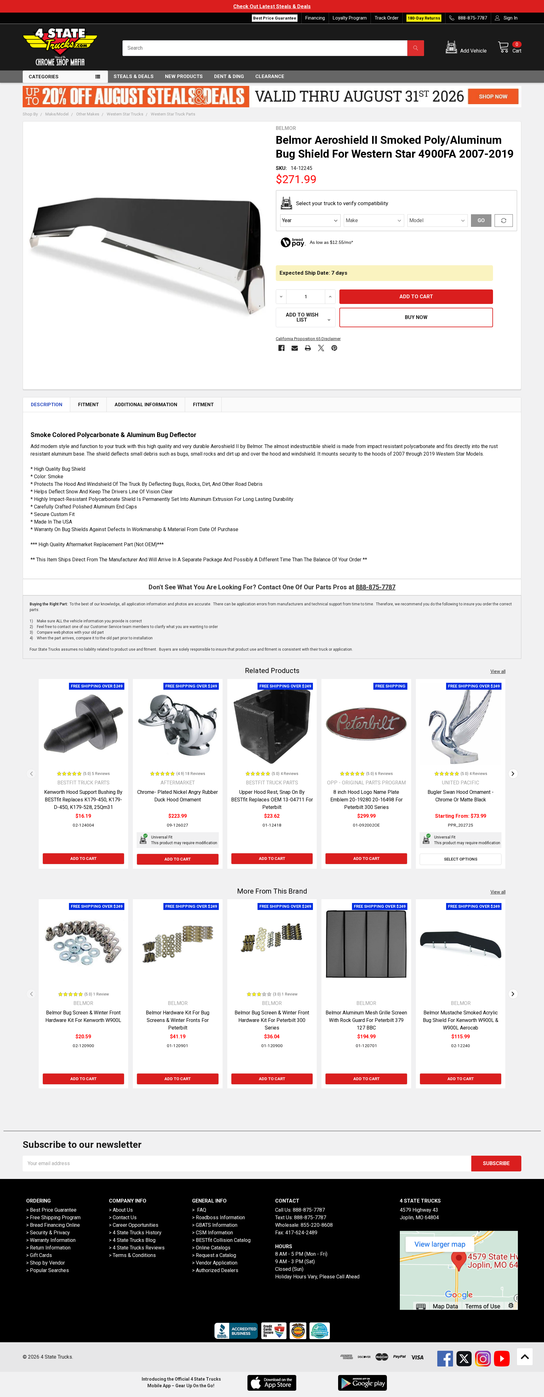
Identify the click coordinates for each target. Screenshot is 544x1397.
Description (46, 404)
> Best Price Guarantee (51, 1210)
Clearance (269, 76)
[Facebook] (281, 348)
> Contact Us (123, 1217)
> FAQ (199, 1210)
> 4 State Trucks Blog (132, 1240)
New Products (184, 76)
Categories (44, 77)
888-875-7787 (375, 587)
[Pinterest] (334, 348)
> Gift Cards (39, 1255)
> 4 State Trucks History (135, 1233)
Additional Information (146, 404)
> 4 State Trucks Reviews (137, 1248)
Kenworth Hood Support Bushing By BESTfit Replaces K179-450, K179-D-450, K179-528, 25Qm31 (83, 799)
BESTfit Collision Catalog (223, 1240)
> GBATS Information (214, 1225)
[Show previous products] (31, 774)
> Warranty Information (51, 1240)
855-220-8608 (317, 1225)
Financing (315, 18)
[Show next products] (513, 774)
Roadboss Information (220, 1217)
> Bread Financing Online (53, 1225)
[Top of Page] (525, 1357)
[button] (467, 48)
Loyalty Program (350, 18)
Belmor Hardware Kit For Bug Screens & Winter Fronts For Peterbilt (177, 1020)
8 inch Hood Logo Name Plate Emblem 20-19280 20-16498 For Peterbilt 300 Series (366, 799)
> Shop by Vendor (45, 1263)
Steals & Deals (134, 76)
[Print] (308, 348)
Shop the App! (458, 6)
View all (498, 671)
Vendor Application (216, 1263)
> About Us (121, 1210)
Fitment (88, 404)
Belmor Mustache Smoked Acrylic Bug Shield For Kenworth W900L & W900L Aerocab (460, 1020)
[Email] (294, 348)
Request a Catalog (216, 1255)
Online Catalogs (213, 1248)
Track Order (387, 18)
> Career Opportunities (133, 1225)
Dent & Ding (229, 76)
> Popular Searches (47, 1270)
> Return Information (48, 1248)
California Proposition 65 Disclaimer (308, 338)
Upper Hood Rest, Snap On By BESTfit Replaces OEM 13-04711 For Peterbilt (272, 799)
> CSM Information (212, 1233)
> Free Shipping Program (53, 1217)
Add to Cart (83, 858)
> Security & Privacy (48, 1233)
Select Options (460, 859)
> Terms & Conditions (132, 1255)
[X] (321, 348)
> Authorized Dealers (215, 1270)
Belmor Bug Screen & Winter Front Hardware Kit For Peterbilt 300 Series (272, 1020)
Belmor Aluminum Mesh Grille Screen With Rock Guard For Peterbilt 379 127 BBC (366, 1020)
